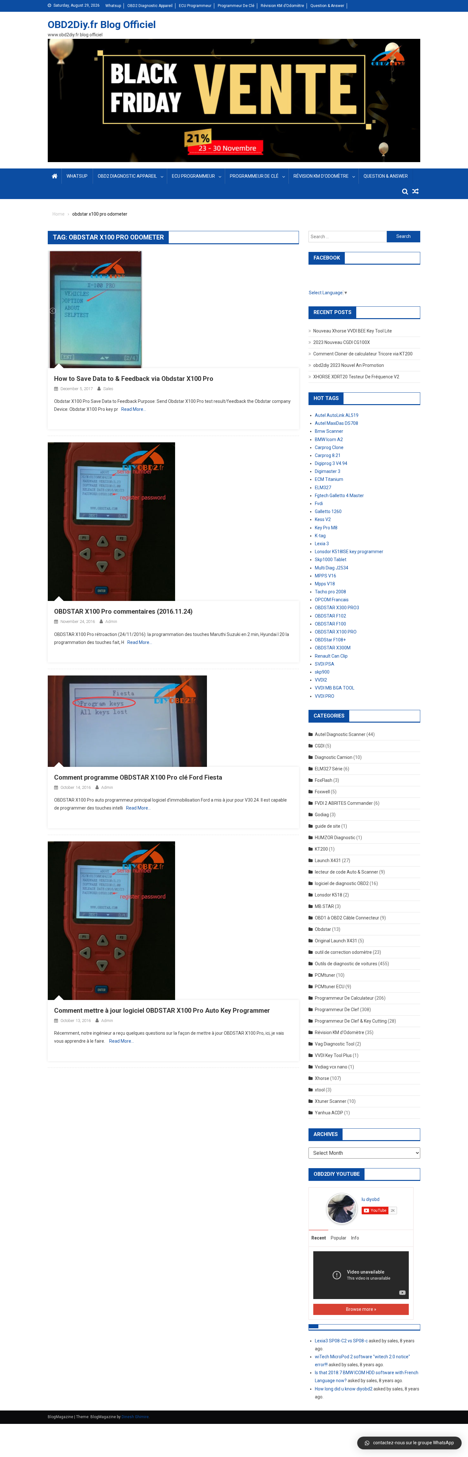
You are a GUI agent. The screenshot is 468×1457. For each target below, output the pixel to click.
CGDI (319, 745)
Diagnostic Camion (333, 757)
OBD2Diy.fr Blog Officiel (102, 24)
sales (108, 388)
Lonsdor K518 (328, 894)
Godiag (322, 814)
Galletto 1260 (328, 511)
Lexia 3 (322, 543)
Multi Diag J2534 (331, 567)
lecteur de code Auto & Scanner (346, 872)
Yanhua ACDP (329, 1112)
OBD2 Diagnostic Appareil (150, 6)
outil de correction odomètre (343, 952)
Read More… (133, 409)
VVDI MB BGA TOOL (334, 687)
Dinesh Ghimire (135, 1417)
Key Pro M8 (326, 527)
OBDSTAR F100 (330, 623)
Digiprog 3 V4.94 (331, 463)
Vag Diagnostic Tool (334, 1043)
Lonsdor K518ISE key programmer (349, 551)
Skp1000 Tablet (330, 559)
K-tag (320, 535)
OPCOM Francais (332, 599)
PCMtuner (325, 975)
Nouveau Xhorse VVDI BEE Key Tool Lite (352, 330)
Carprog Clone (329, 447)
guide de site (327, 826)
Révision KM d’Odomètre (282, 6)
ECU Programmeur (195, 6)
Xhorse (322, 1078)
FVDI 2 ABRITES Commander (344, 803)
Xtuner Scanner (330, 1101)
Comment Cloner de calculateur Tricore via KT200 (363, 353)
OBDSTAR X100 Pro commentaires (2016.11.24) (123, 611)
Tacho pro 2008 (330, 591)
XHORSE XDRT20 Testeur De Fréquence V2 (356, 376)
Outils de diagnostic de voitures (346, 963)
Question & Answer (327, 6)
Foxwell (322, 791)
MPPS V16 (325, 575)
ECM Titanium (329, 479)
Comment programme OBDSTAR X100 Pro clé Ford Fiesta (138, 777)
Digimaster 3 (327, 471)
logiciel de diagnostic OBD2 (342, 883)
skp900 (322, 672)
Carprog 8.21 (328, 455)
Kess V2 (323, 519)
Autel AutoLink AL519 (336, 415)
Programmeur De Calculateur (344, 998)
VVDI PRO (324, 696)
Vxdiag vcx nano (331, 1066)
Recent (318, 1237)
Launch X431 (328, 860)
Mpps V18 (325, 583)
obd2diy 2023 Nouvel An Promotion (348, 365)
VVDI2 (321, 679)
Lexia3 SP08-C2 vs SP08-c (341, 1340)
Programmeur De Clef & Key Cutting (351, 1021)
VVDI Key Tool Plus (333, 1055)
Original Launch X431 (336, 940)
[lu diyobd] (342, 1208)
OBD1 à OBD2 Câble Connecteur (347, 917)
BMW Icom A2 (329, 439)
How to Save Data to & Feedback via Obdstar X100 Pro (133, 378)
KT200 (321, 849)
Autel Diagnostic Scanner (340, 734)
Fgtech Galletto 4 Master (339, 495)
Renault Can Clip (331, 656)
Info (355, 1237)
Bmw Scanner (329, 431)
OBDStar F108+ (330, 639)
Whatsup (113, 6)
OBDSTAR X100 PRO (336, 631)
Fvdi (319, 503)
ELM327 (323, 487)
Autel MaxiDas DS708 (336, 423)
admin (111, 621)
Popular (338, 1237)
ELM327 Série (329, 768)
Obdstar (323, 929)
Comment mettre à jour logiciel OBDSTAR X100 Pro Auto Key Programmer (162, 1010)
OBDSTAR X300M (333, 647)
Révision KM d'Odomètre (339, 1032)
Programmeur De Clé (236, 6)
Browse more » (361, 1309)
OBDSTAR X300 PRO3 (337, 607)
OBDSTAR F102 (330, 615)
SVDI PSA (324, 664)
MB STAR (324, 906)
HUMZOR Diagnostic (335, 837)
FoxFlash (323, 780)
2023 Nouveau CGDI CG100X (341, 342)
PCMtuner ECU (329, 986)
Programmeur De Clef (337, 1009)
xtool (320, 1089)
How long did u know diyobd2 (343, 1388)
